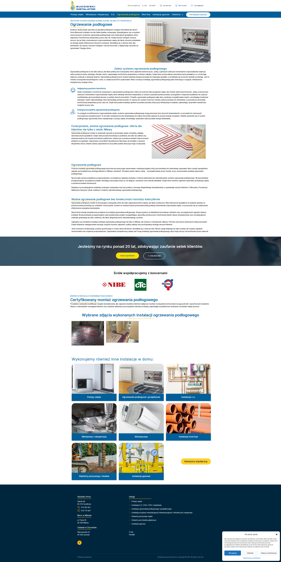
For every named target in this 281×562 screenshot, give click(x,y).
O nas (144, 6)
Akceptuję (233, 553)
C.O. (113, 14)
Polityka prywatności (84, 557)
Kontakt (152, 6)
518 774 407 (182, 5)
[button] (277, 534)
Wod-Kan (146, 14)
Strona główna (134, 6)
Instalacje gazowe (161, 14)
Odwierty (176, 14)
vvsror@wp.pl (198, 5)
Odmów (250, 553)
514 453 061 (167, 5)
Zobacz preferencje (268, 553)
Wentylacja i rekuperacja (97, 14)
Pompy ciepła (77, 14)
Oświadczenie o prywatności (251, 558)
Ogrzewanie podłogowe (128, 14)
